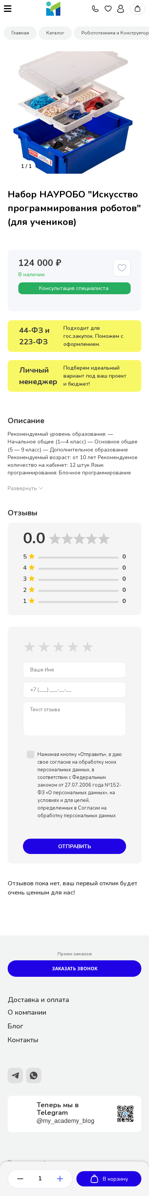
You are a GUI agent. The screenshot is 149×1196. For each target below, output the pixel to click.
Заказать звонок (74, 968)
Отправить (74, 846)
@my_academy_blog (65, 1120)
